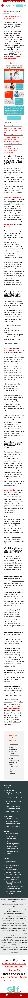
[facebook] (18, 989)
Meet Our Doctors (12, 821)
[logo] (8, 5)
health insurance (18, 581)
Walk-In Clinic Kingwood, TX (14, 798)
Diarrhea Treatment (12, 879)
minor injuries (8, 224)
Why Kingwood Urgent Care (13, 794)
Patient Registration (12, 844)
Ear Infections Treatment (14, 886)
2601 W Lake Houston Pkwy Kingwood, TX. (12, 58)
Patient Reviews (11, 846)
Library (8, 841)
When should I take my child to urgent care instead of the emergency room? (14, 137)
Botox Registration (12, 849)
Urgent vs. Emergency (13, 826)
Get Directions (11, 836)
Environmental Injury (13, 889)
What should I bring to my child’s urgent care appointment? (12, 150)
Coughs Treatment (12, 877)
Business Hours (11, 839)
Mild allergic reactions (11, 350)
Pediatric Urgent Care (13, 809)
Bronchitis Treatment (13, 872)
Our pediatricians (10, 490)
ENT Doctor (9, 894)
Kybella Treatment (12, 870)
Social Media (10, 790)
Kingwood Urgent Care (13, 801)
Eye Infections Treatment (14, 891)
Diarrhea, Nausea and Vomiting (13, 883)
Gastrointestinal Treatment (11, 862)
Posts (8, 788)
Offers (8, 804)
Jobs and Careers (12, 834)
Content (9, 854)
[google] (10, 989)
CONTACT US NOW (14, 118)
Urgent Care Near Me (13, 806)
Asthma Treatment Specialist (12, 866)
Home (4, 11)
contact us (17, 51)
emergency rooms (14, 197)
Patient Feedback (12, 819)
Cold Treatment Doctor (14, 875)
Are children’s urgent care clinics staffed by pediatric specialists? (13, 144)
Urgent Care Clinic (12, 811)
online (11, 53)
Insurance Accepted (13, 824)
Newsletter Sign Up (12, 851)
